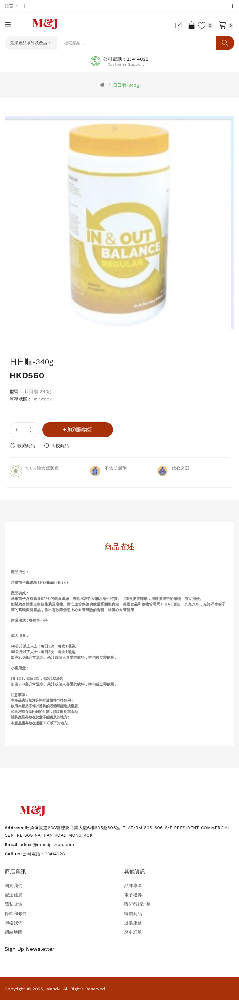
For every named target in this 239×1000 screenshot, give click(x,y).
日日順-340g (126, 85)
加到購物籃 (79, 429)
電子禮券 (133, 894)
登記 (181, 25)
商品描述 (119, 546)
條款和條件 (16, 913)
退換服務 (133, 922)
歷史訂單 (133, 932)
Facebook (233, 6)
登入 (192, 25)
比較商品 (60, 445)
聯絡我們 (13, 922)
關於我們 (13, 885)
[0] (222, 25)
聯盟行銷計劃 (137, 904)
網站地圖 (13, 932)
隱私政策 (13, 904)
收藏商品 (26, 445)
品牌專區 (133, 885)
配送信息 (13, 894)
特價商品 (133, 913)
